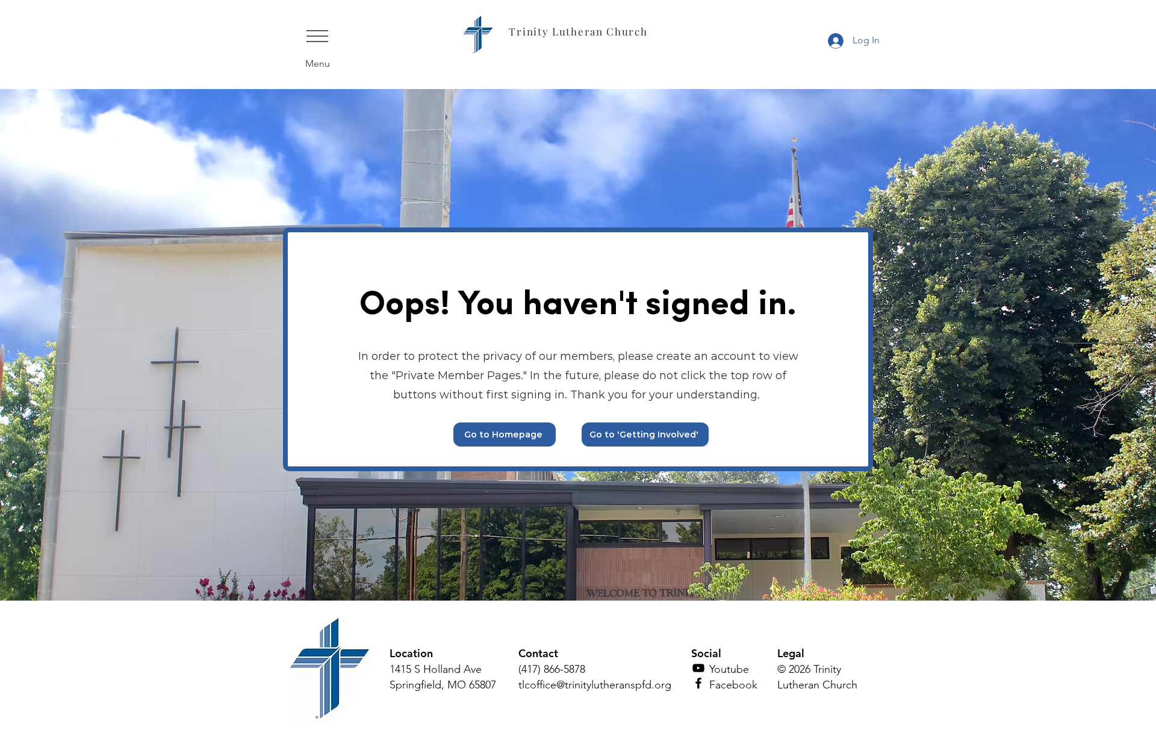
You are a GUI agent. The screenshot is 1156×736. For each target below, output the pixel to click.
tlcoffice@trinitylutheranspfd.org (594, 684)
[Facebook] (698, 683)
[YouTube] (698, 668)
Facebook (733, 684)
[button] (317, 36)
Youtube (729, 669)
